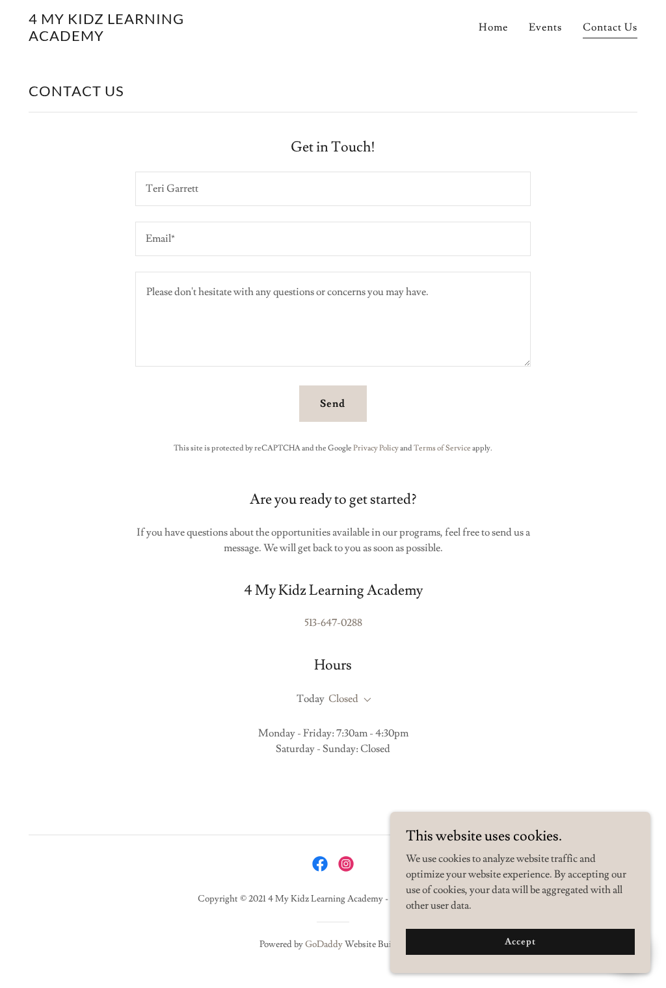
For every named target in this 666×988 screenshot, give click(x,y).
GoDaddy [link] (324, 944)
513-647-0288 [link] (333, 622)
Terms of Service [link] (442, 448)
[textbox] (333, 189)
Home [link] (493, 27)
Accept (520, 941)
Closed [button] (343, 698)
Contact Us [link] (610, 27)
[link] (119, 37)
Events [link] (545, 27)
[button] (365, 700)
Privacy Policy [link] (376, 448)
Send (332, 403)
